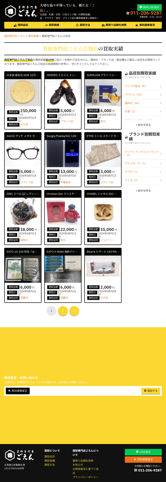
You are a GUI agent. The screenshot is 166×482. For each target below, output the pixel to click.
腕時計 (24, 240)
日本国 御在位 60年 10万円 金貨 (24, 75)
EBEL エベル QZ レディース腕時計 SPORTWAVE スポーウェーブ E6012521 (24, 194)
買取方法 (49, 465)
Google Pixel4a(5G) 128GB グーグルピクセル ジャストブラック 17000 (64, 136)
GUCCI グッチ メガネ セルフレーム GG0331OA (24, 136)
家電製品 (65, 182)
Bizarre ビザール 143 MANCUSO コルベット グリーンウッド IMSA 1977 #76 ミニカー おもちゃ (104, 252)
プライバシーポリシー (86, 477)
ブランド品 (66, 121)
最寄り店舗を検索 (83, 461)
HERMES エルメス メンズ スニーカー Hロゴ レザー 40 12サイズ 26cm (64, 75)
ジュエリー (106, 240)
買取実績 (49, 461)
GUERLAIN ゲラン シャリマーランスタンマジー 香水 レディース (104, 75)
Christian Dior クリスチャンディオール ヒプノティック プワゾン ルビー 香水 (64, 194)
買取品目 (49, 457)
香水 (103, 121)
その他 (24, 124)
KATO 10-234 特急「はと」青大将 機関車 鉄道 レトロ (24, 252)
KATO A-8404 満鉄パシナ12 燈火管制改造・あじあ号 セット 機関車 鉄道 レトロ (64, 252)
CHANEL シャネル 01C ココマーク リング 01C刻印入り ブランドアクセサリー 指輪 (104, 194)
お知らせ (78, 465)
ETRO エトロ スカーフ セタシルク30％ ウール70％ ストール (104, 136)
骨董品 (24, 298)
